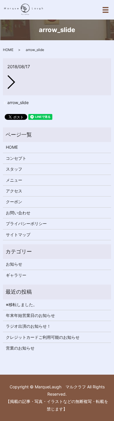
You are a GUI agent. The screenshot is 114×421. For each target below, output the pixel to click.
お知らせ (14, 264)
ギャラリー (16, 275)
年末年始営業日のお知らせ (30, 315)
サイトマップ (18, 234)
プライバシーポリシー (26, 223)
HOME (8, 50)
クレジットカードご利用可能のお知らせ (43, 337)
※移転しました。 (21, 304)
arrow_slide (18, 102)
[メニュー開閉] (105, 10)
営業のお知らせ (20, 347)
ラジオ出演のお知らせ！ (28, 326)
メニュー (14, 180)
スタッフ (14, 168)
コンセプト (16, 158)
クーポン (14, 201)
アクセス (14, 190)
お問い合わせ (18, 212)
